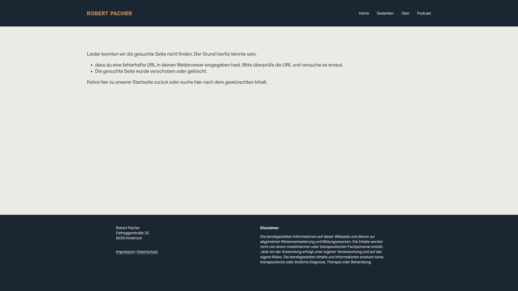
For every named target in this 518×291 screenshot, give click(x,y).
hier (104, 82)
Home (364, 13)
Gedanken (385, 13)
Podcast (424, 13)
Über (405, 13)
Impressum (125, 251)
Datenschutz (147, 251)
